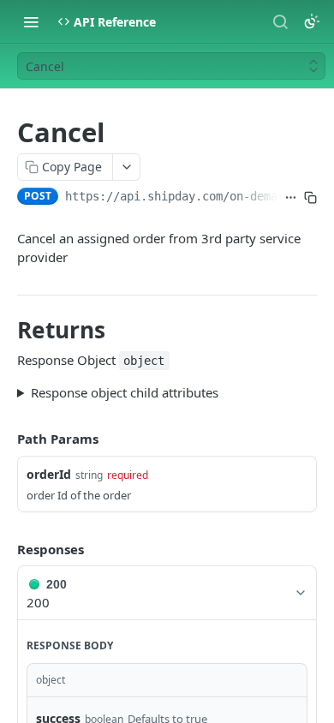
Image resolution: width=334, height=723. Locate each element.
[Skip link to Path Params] (5, 438)
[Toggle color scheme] (311, 21)
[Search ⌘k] (280, 21)
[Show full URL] (290, 198)
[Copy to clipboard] (310, 198)
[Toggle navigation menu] (31, 21)
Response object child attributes (124, 392)
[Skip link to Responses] (5, 549)
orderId (49, 474)
